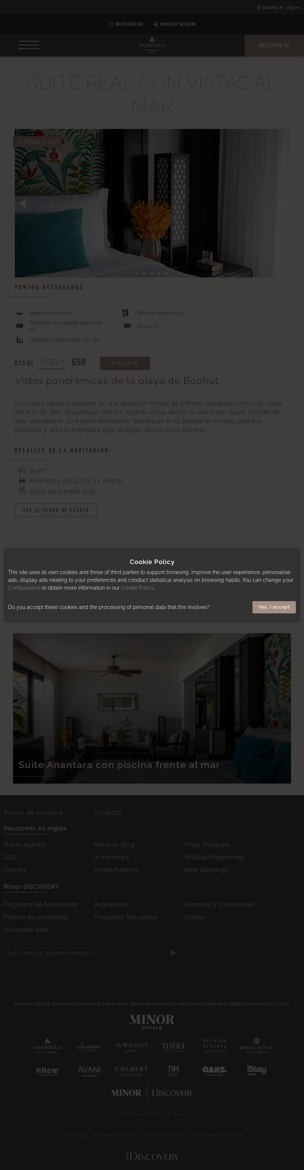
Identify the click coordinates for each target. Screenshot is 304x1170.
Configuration (24, 588)
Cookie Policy (137, 588)
